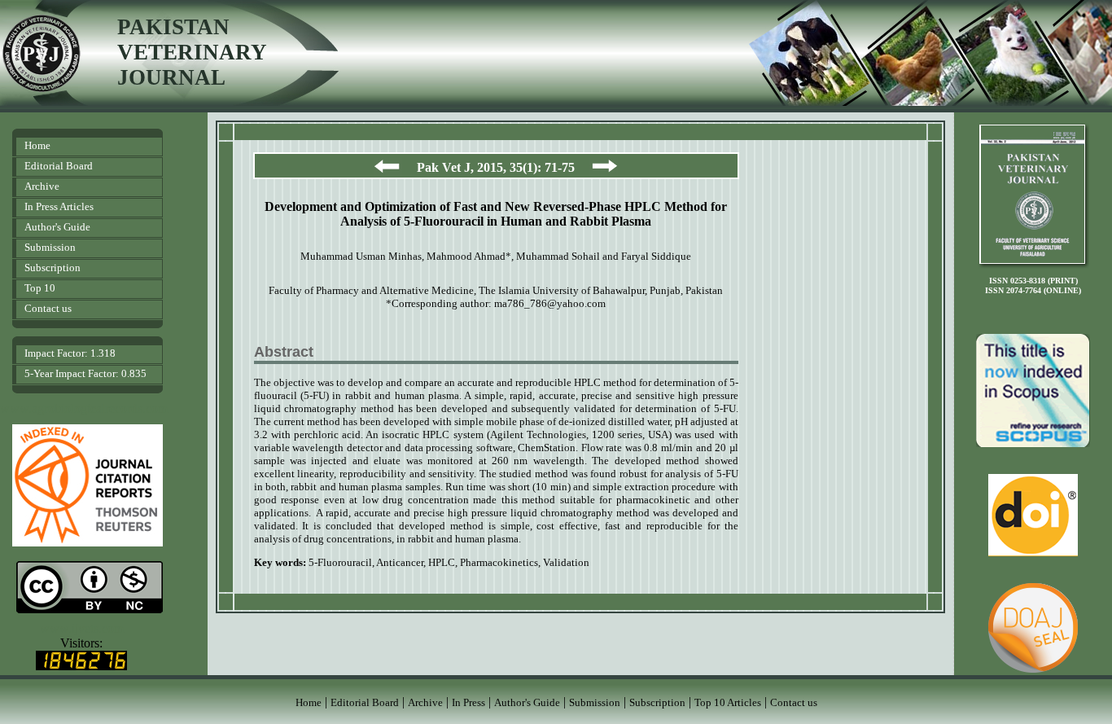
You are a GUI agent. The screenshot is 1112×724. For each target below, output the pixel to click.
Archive (41, 186)
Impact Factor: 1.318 (70, 353)
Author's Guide (57, 227)
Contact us (48, 308)
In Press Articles (59, 206)
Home (37, 145)
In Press (468, 702)
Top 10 (39, 288)
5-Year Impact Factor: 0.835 (85, 373)
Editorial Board (58, 166)
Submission (50, 247)
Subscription (52, 267)
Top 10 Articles (727, 702)
